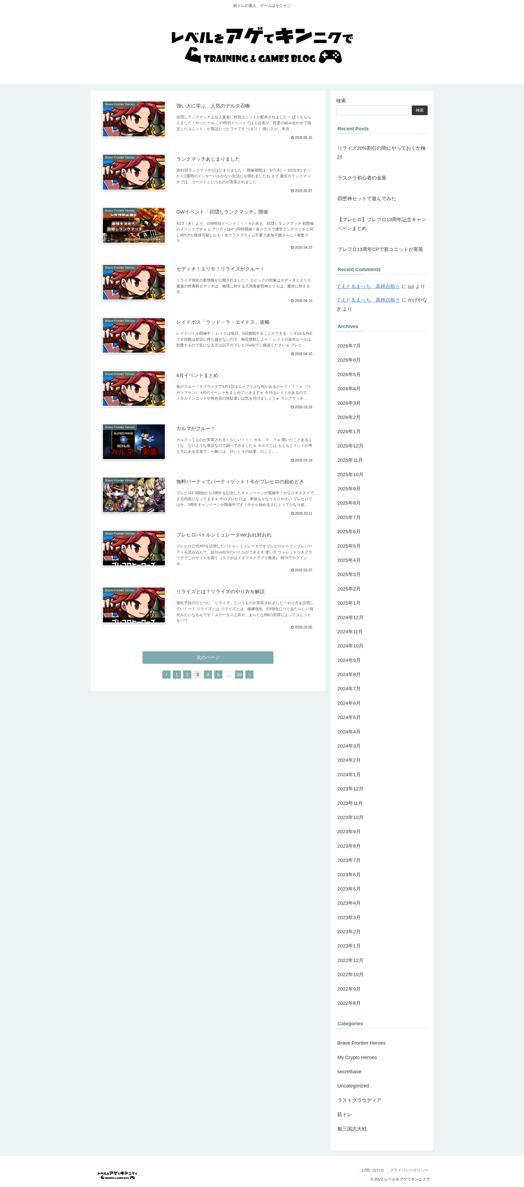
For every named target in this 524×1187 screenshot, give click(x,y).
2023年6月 (349, 874)
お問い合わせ (372, 1170)
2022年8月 (349, 1003)
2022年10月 (350, 975)
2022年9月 (349, 989)
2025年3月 (349, 574)
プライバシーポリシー (409, 1170)
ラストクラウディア (359, 1100)
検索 (341, 100)
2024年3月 (349, 746)
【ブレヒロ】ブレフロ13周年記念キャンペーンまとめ (381, 224)
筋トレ (344, 1114)
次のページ (208, 657)
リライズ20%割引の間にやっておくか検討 (381, 152)
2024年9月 (349, 660)
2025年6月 (349, 532)
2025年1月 (349, 603)
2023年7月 (349, 860)
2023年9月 (349, 832)
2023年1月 (349, 946)
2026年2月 (349, 417)
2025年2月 (349, 589)
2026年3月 (349, 403)
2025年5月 (349, 546)
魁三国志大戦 (352, 1129)
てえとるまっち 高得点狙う (368, 286)
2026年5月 (349, 374)
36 (239, 674)
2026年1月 (349, 431)
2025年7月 (349, 517)
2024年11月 (350, 632)
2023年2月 (349, 932)
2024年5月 (349, 717)
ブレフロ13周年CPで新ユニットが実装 (380, 249)
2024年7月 (349, 689)
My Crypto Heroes (357, 1057)
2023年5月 (349, 889)
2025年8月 (349, 503)
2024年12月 (350, 617)
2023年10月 (350, 817)
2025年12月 (350, 446)
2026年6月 (349, 360)
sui (411, 286)
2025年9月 (349, 489)
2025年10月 (350, 474)
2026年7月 (349, 346)
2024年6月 (349, 703)
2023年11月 (350, 803)
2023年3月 (349, 917)
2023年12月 (350, 789)
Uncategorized (353, 1086)
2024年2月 (349, 760)
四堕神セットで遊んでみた (366, 198)
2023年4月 (349, 903)
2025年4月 (349, 560)
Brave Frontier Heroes (361, 1043)
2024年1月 (349, 774)
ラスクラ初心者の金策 (361, 178)
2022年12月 (350, 960)
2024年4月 (349, 732)
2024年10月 (350, 646)
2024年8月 (349, 675)
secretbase (349, 1072)
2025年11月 (350, 460)
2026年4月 (349, 389)
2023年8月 (349, 846)
